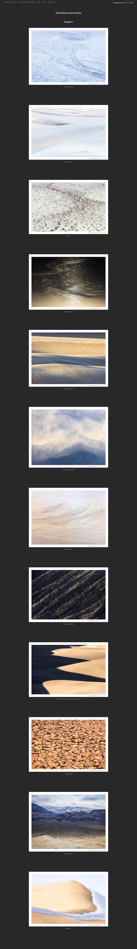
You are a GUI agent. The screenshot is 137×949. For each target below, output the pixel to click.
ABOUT (39, 2)
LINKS (44, 2)
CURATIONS (6, 2)
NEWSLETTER (51, 2)
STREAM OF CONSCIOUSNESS (27, 2)
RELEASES (14, 2)
